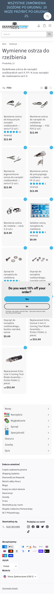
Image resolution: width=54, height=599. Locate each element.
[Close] (49, 284)
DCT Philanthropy (10, 512)
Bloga (5, 485)
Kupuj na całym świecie (13, 489)
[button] (11, 132)
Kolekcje (13, 43)
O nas (5, 501)
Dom (4, 43)
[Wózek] (44, 26)
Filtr (9, 87)
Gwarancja (7, 493)
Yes (27, 299)
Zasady (5, 497)
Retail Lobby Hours (11, 481)
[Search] (49, 34)
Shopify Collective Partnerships (17, 509)
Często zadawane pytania (14, 469)
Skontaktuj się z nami (12, 504)
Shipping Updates (10, 473)
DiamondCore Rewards (13, 477)
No (27, 306)
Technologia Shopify (10, 588)
